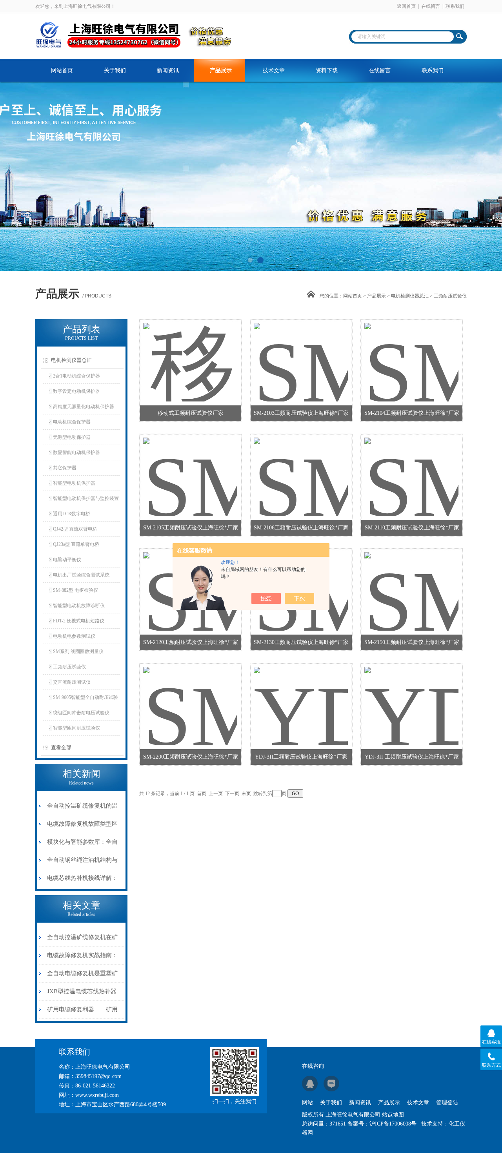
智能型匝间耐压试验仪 (76, 728)
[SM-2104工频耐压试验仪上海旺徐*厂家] (411, 353)
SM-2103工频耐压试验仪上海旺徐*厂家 (301, 413)
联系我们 (455, 6)
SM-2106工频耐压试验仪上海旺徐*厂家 (301, 528)
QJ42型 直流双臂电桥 (75, 529)
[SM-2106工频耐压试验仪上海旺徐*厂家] (301, 467)
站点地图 (393, 1115)
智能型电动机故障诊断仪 (79, 605)
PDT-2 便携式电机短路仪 (78, 621)
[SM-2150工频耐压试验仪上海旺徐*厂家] (411, 582)
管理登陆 (447, 1103)
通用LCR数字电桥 (71, 513)
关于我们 (115, 70)
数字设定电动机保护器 (76, 391)
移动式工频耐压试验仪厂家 (191, 413)
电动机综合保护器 (72, 422)
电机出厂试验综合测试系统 (81, 575)
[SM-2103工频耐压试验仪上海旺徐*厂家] (301, 353)
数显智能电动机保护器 (76, 452)
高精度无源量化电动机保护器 (83, 406)
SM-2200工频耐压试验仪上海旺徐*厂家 (190, 757)
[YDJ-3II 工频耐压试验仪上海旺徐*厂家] (411, 696)
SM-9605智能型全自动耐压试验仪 (85, 700)
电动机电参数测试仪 (74, 636)
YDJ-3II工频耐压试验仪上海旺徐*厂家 (301, 757)
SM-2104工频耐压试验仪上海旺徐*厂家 (411, 413)
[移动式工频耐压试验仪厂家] (190, 353)
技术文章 (274, 70)
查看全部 (61, 747)
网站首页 (62, 70)
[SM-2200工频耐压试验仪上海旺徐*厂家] (190, 696)
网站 (307, 1103)
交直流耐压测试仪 (72, 682)
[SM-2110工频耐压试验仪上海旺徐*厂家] (411, 467)
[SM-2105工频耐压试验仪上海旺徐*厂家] (190, 467)
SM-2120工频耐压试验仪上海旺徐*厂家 (190, 642)
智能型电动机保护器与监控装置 (86, 498)
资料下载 (327, 70)
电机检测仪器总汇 (410, 296)
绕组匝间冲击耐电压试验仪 (81, 712)
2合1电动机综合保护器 (76, 376)
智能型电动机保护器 (74, 483)
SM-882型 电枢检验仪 (75, 590)
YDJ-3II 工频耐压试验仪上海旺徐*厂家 (412, 757)
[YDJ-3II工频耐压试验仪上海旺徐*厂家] (301, 696)
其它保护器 (64, 468)
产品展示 (221, 70)
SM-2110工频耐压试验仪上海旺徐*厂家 (412, 528)
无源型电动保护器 (72, 437)
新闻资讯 (168, 70)
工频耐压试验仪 (69, 667)
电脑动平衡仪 (67, 559)
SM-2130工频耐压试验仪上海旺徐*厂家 (301, 642)
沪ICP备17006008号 (393, 1124)
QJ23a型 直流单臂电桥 (76, 544)
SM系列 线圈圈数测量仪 (78, 651)
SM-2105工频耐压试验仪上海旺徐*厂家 (190, 528)
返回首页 (406, 6)
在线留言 (430, 6)
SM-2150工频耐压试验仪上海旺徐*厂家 (411, 642)
